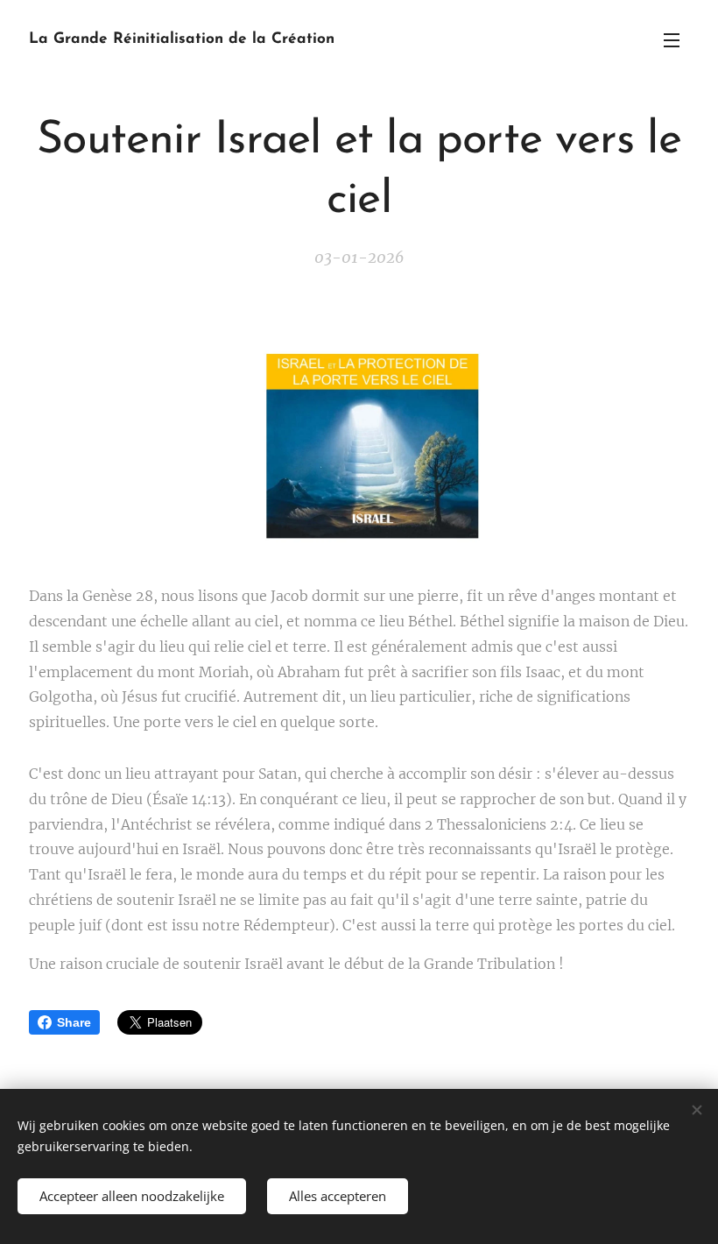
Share (74, 1022)
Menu (671, 39)
